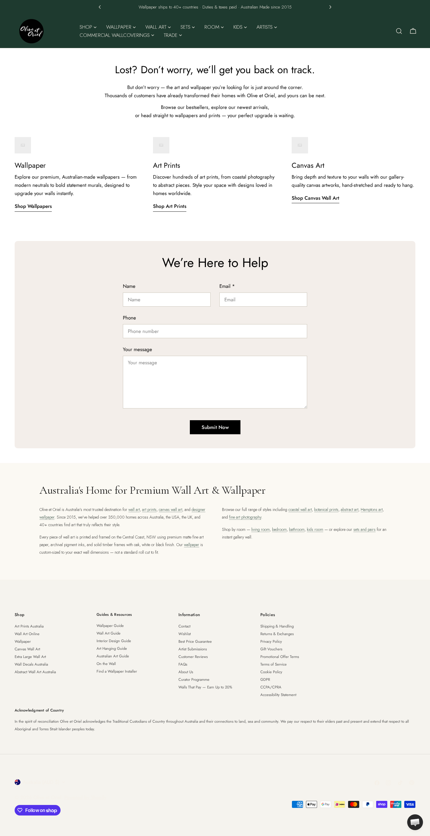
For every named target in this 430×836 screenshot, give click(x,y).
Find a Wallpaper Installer (117, 671)
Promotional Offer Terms (279, 656)
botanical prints (326, 509)
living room (260, 529)
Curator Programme (193, 679)
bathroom (297, 529)
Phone (129, 317)
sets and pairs (364, 529)
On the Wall (106, 663)
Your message (137, 349)
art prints (149, 509)
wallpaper (191, 545)
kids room (315, 529)
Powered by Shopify (85, 797)
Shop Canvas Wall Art (315, 197)
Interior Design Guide (114, 641)
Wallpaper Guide (110, 625)
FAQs (182, 664)
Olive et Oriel (47, 797)
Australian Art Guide (113, 656)
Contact (184, 626)
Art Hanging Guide (112, 648)
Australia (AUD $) (41, 782)
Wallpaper (23, 641)
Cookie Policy (271, 672)
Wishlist (184, 634)
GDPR (265, 679)
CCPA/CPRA (270, 687)
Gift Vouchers (271, 649)
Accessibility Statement (278, 694)
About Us (185, 672)
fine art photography (245, 517)
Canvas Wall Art (27, 649)
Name (129, 286)
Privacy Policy (271, 641)
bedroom (279, 529)
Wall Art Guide (109, 633)
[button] (99, 7)
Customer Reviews (193, 656)
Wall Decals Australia (31, 664)
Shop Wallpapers (33, 206)
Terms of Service (273, 664)
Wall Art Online (27, 634)
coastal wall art (300, 509)
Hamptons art (372, 509)
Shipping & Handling (277, 626)
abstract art (349, 509)
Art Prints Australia (29, 626)
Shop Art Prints (169, 206)
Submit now (215, 427)
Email (227, 286)
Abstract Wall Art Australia (35, 672)
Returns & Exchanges (277, 634)
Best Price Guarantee (195, 641)
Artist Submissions (192, 649)
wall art (134, 509)
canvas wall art (170, 509)
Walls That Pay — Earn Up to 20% (205, 687)
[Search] (399, 31)
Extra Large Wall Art (30, 656)
